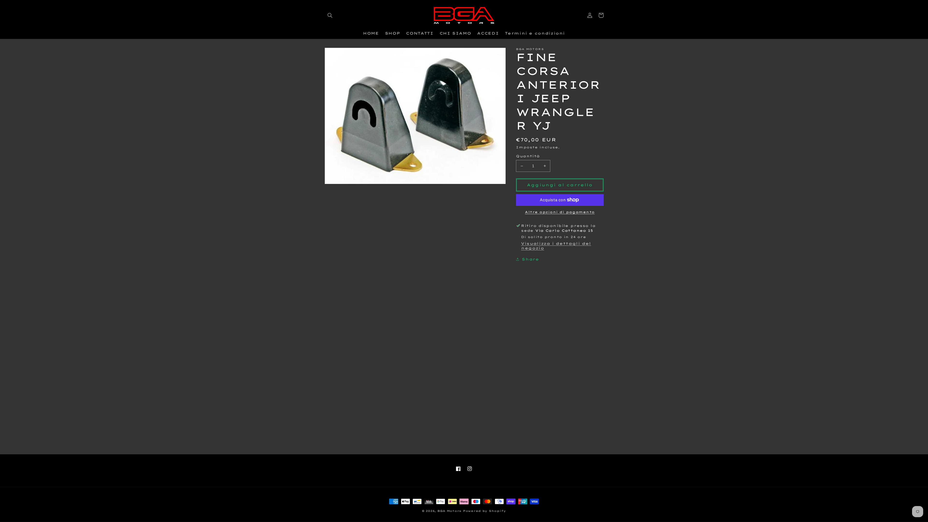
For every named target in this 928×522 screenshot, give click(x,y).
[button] (330, 15)
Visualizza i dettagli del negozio (556, 245)
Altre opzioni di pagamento (560, 212)
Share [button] (530, 259)
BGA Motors (449, 511)
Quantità (528, 156)
